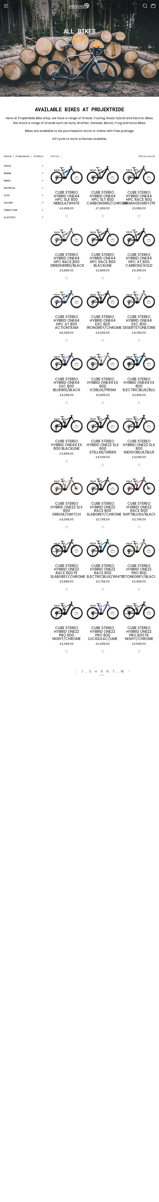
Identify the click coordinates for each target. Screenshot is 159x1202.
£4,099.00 (103, 457)
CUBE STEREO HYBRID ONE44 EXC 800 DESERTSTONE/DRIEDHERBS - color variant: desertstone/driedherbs (139, 340)
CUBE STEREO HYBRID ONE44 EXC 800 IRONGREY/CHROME (103, 322)
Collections (23, 156)
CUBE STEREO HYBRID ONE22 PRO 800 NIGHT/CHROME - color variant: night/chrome (66, 651)
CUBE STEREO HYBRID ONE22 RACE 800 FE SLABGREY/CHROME (66, 571)
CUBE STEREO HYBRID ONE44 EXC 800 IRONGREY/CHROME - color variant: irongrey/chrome (102, 340)
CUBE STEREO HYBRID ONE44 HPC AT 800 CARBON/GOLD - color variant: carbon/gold (139, 278)
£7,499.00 (103, 208)
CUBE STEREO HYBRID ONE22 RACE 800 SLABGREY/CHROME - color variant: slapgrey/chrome (102, 527)
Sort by (54, 156)
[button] (144, 6)
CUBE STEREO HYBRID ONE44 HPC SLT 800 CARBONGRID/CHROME (103, 198)
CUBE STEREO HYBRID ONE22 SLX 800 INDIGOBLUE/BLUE (139, 447)
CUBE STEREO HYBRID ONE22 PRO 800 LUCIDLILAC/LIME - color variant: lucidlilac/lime (102, 651)
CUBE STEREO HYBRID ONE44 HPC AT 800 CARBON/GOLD (138, 260)
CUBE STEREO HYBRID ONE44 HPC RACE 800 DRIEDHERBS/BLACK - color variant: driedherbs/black (66, 278)
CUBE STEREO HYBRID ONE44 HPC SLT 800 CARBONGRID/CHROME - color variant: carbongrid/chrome (102, 215)
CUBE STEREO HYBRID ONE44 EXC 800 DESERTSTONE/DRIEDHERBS (139, 322)
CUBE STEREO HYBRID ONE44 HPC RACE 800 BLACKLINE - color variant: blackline (102, 278)
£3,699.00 (139, 643)
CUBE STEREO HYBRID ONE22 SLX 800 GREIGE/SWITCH (67, 509)
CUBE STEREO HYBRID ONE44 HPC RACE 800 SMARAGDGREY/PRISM (139, 198)
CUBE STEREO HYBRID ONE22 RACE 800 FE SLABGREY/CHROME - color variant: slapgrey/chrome (66, 589)
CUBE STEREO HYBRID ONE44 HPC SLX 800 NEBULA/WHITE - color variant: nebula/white (66, 215)
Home (8, 156)
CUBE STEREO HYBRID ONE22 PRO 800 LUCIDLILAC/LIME (102, 633)
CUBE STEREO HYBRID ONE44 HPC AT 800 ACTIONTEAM (67, 322)
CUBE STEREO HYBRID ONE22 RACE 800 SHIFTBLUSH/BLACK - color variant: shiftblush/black (139, 527)
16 (122, 671)
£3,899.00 (103, 395)
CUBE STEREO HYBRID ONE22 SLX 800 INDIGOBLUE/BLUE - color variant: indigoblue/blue (139, 464)
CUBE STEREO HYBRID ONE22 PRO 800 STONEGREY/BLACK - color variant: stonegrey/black (139, 589)
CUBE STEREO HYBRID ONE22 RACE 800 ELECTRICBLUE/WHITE (103, 571)
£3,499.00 (139, 581)
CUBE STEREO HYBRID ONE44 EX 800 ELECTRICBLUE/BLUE (139, 384)
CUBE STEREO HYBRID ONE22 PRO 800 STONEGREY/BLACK (139, 571)
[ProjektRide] (79, 6)
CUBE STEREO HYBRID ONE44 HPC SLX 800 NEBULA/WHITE (67, 198)
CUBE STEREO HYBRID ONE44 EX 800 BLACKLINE (66, 445)
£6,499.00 (139, 270)
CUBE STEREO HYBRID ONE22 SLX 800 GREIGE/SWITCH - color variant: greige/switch (66, 527)
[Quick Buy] (76, 178)
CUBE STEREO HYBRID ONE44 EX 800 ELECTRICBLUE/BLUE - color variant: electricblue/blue (139, 402)
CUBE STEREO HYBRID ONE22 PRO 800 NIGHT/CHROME (66, 633)
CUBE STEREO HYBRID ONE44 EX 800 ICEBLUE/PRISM (102, 384)
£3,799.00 (103, 519)
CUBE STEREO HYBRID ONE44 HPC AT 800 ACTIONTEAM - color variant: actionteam (66, 340)
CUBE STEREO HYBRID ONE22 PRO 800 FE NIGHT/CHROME (139, 633)
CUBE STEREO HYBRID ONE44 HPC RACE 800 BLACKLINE (103, 260)
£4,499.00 (66, 208)
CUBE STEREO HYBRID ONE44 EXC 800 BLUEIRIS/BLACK (66, 384)
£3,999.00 (139, 208)
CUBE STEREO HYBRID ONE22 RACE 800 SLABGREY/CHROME (103, 509)
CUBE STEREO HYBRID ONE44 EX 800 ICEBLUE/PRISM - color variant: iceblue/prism (102, 402)
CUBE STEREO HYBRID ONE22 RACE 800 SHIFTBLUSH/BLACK (139, 509)
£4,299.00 (103, 332)
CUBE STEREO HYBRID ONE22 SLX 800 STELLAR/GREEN (103, 447)
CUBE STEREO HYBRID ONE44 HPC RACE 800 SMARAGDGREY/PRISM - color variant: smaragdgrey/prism (139, 215)
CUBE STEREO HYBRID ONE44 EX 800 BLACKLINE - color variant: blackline (66, 461)
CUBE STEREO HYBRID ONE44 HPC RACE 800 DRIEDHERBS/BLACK (66, 260)
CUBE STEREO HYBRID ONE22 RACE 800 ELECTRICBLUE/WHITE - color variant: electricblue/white (102, 589)
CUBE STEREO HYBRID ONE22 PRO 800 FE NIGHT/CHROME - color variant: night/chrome (139, 651)
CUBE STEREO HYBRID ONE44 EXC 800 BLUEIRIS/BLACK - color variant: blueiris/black (66, 402)
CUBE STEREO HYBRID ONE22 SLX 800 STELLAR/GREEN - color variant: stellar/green (102, 464)
